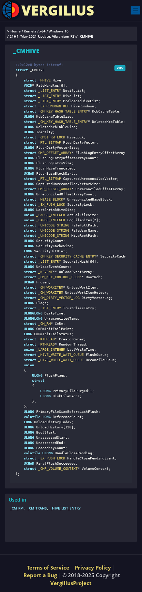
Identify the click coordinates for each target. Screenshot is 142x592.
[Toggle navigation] (135, 10)
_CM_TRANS (37, 508)
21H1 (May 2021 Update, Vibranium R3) (42, 36)
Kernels (30, 31)
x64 (42, 31)
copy (119, 67)
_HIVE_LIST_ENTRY (66, 508)
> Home (14, 31)
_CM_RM (16, 508)
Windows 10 (59, 31)
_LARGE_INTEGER (49, 215)
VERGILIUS (57, 10)
